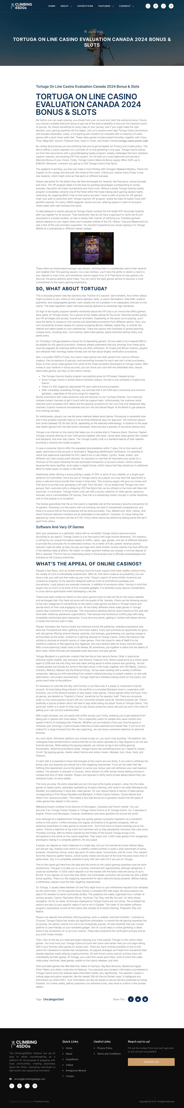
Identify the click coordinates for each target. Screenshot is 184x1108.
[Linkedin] (171, 6)
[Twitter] (155, 6)
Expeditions (85, 6)
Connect (125, 6)
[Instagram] (163, 6)
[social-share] (131, 999)
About (65, 6)
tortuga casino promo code (133, 140)
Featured (104, 6)
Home (51, 6)
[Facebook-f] (148, 6)
